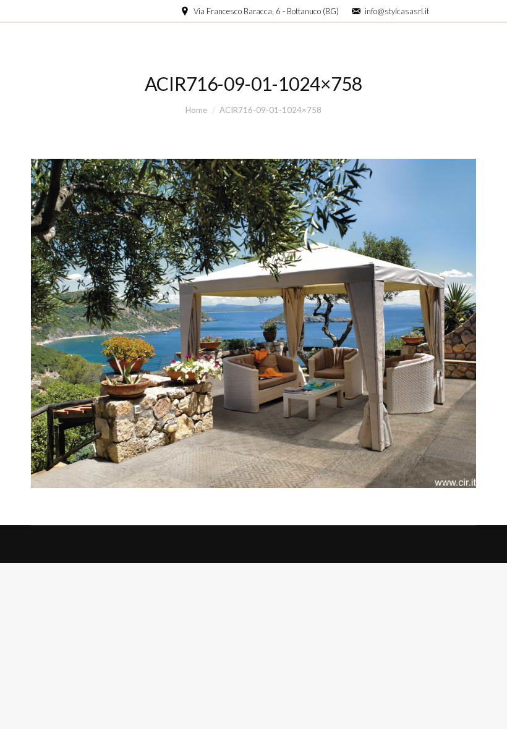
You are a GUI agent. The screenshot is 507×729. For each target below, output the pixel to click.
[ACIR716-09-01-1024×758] (253, 323)
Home (196, 110)
